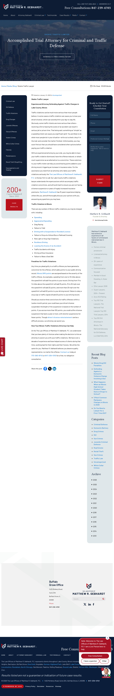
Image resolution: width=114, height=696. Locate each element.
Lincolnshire (6, 667)
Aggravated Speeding (43, 221)
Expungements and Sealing (12, 169)
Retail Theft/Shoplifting (14, 162)
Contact (82, 15)
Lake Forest (75, 664)
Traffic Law (98, 458)
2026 (94, 480)
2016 (94, 522)
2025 (94, 484)
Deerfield (31, 664)
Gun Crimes (98, 438)
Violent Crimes (11, 138)
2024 (94, 489)
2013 (94, 536)
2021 (94, 503)
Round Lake (67, 667)
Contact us (64, 352)
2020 (94, 508)
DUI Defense (10, 107)
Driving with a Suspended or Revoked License (52, 231)
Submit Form (100, 181)
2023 (94, 494)
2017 (94, 517)
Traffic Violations (12, 113)
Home (5, 15)
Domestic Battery (101, 428)
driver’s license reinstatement (60, 317)
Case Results (64, 15)
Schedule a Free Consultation (57, 56)
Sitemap (58, 686)
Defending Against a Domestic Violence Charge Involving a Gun (100, 373)
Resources (50, 686)
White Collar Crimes (12, 144)
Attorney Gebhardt (25, 15)
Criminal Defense (101, 424)
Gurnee (47, 664)
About (13, 15)
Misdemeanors (11, 156)
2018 (94, 512)
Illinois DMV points (44, 273)
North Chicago (27, 667)
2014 (94, 531)
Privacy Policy (30, 686)
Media (74, 15)
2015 (94, 526)
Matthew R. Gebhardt (48, 192)
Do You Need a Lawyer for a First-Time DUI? (100, 410)
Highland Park (55, 664)
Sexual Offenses (11, 132)
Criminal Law (39, 15)
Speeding (38, 217)
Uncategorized (57, 95)
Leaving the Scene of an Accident (47, 246)
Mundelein (16, 667)
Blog (14, 86)
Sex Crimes (98, 455)
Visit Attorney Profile (101, 220)
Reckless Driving (41, 242)
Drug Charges (10, 119)
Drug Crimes (99, 431)
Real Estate (98, 448)
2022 (94, 498)
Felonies (8, 150)
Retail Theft (99, 451)
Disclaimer (40, 686)
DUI (95, 435)
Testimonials (52, 15)
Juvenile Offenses (12, 125)
